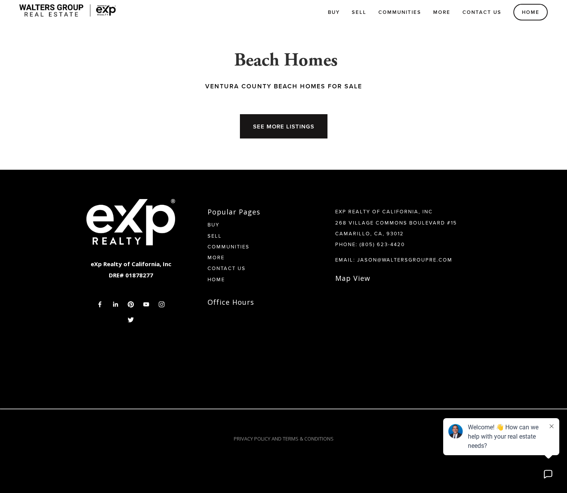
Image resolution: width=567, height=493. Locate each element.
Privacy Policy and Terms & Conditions (284, 438)
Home (531, 12)
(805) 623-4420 (382, 244)
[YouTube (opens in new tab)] (146, 304)
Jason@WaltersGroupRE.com (404, 259)
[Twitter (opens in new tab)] (131, 320)
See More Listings (283, 126)
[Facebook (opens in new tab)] (100, 304)
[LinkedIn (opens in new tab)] (115, 304)
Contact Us (481, 12)
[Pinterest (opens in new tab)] (131, 304)
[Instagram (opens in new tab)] (161, 304)
